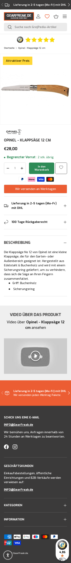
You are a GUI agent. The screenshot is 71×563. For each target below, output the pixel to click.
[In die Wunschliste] (61, 167)
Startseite (9, 48)
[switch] (62, 560)
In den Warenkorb (42, 168)
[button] (56, 16)
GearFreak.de (20, 553)
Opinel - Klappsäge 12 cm (31, 48)
